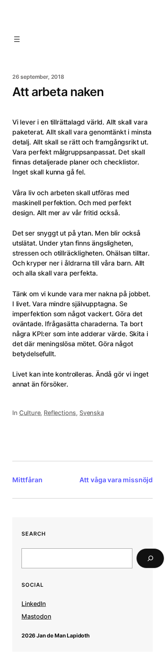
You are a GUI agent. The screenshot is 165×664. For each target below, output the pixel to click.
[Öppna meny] (16, 39)
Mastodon (36, 616)
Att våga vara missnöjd (116, 480)
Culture (30, 413)
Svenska (91, 413)
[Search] (150, 558)
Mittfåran (27, 480)
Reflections (60, 413)
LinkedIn (33, 604)
